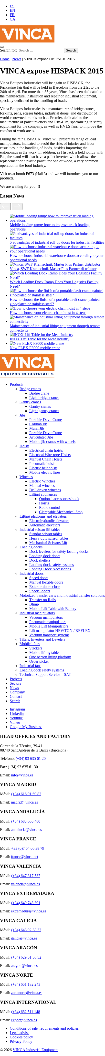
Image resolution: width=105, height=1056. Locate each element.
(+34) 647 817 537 (25, 876)
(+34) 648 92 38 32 (26, 930)
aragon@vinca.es (24, 965)
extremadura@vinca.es (28, 911)
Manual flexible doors (46, 582)
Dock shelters (39, 560)
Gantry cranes (30, 402)
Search (15, 701)
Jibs (22, 415)
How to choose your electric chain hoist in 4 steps (48, 313)
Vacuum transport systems (49, 635)
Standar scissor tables (45, 534)
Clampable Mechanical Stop (61, 512)
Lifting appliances (43, 494)
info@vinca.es (22, 775)
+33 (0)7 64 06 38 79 (27, 848)
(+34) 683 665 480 (25, 821)
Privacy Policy (21, 1041)
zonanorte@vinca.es (26, 993)
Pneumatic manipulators (47, 622)
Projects (16, 679)
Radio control (49, 507)
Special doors (39, 591)
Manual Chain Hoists (45, 459)
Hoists (24, 446)
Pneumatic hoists (42, 463)
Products (16, 384)
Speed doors (38, 578)
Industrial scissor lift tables (40, 529)
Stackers (35, 648)
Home (5, 59)
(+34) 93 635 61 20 (31, 758)
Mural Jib (36, 428)
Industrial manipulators (37, 613)
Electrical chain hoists (46, 450)
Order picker (39, 661)
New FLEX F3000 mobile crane (35, 348)
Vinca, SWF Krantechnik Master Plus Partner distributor (53, 269)
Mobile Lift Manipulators (48, 626)
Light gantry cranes (44, 411)
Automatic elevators (44, 525)
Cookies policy (21, 1037)
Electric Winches (42, 481)
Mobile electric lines (44, 472)
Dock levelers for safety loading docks (58, 551)
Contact (16, 696)
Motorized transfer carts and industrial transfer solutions (62, 595)
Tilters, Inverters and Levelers (42, 639)
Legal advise (19, 1033)
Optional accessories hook (59, 499)
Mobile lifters (30, 644)
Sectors (15, 683)
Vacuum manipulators (46, 617)
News (16, 59)
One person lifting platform (50, 657)
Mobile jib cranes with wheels (52, 441)
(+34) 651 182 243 (25, 984)
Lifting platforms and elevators (43, 516)
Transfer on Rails (42, 600)
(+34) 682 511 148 (25, 1012)
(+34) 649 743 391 (25, 903)
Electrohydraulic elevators (49, 521)
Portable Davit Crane (45, 420)
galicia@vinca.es (24, 938)
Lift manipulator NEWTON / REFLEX (60, 630)
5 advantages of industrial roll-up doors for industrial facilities (57, 242)
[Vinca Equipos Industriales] (27, 41)
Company (17, 692)
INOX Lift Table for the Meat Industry (39, 339)
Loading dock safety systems (51, 565)
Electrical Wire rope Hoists (50, 455)
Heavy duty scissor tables (48, 538)
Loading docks (31, 547)
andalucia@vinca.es (26, 829)
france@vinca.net (24, 857)
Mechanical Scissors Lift (48, 543)
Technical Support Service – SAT (45, 674)
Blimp (34, 604)
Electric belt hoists (43, 468)
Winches (26, 477)
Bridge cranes (30, 389)
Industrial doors (31, 573)
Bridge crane (39, 393)
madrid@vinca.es (24, 802)
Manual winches (42, 485)
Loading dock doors (44, 556)
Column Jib (38, 424)
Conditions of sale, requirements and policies (44, 1028)
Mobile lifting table (44, 652)
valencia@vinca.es (25, 884)
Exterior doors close (44, 587)
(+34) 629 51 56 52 (26, 957)
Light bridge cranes (44, 398)
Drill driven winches (45, 490)
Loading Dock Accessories (50, 569)
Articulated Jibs (41, 437)
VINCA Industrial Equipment (35, 1050)
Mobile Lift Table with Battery (52, 608)
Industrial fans (30, 666)
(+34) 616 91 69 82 (26, 794)
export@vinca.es (24, 1020)
